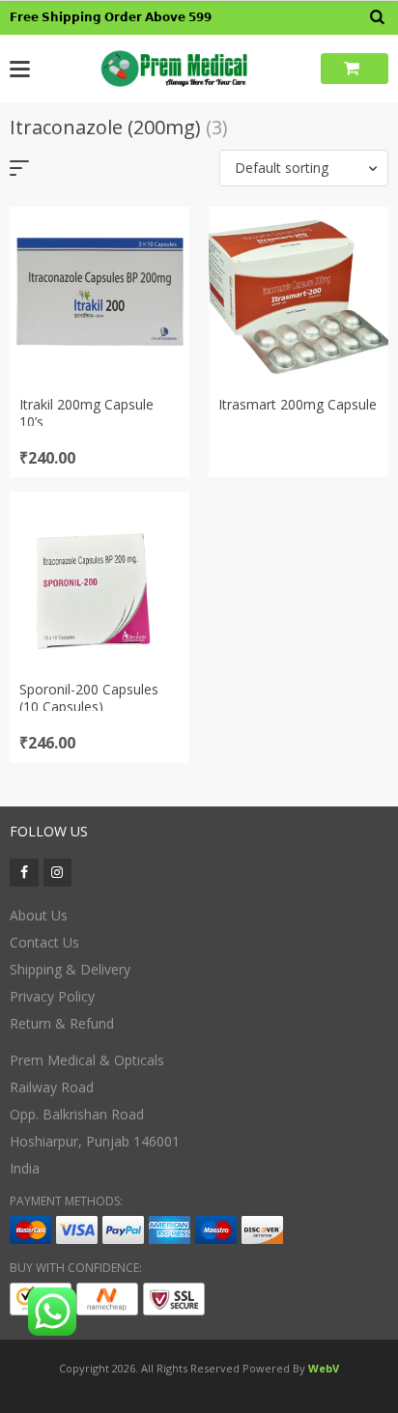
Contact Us (44, 942)
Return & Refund (62, 1023)
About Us (39, 915)
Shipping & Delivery (70, 969)
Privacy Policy (52, 996)
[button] (303, 168)
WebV (323, 1368)
